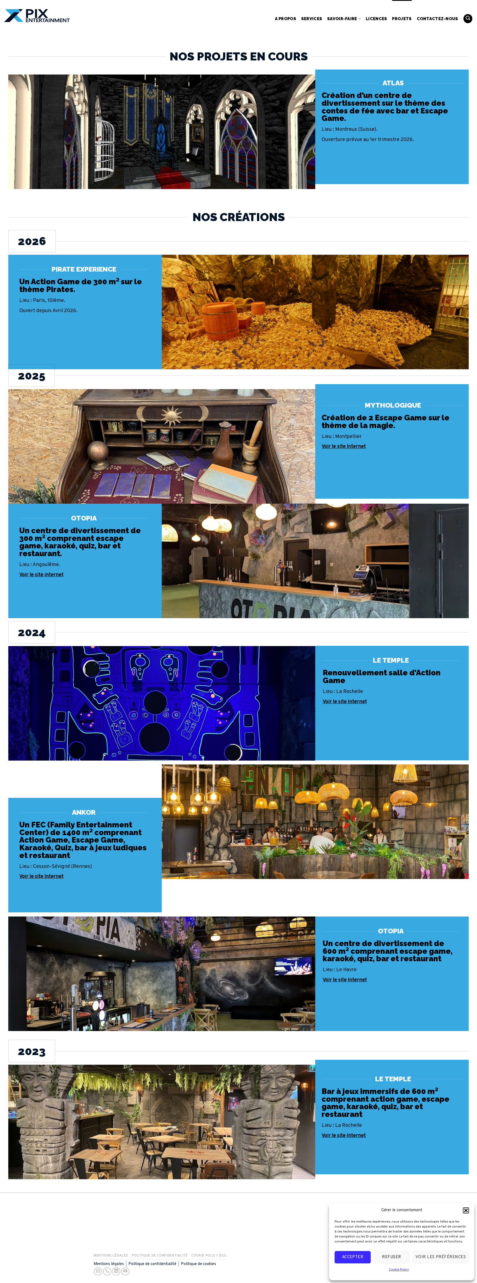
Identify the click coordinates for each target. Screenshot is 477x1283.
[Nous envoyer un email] (98, 1271)
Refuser (391, 1257)
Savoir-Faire (342, 18)
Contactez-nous (437, 18)
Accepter (353, 1257)
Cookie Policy (399, 1270)
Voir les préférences (440, 1257)
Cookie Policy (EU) (208, 1255)
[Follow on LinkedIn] (116, 1271)
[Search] (467, 18)
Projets (402, 18)
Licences (376, 18)
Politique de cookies (198, 1264)
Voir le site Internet (345, 702)
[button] (466, 1210)
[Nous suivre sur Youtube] (125, 1271)
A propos (285, 18)
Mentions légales (111, 1255)
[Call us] (107, 1271)
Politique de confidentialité (159, 1255)
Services (311, 18)
